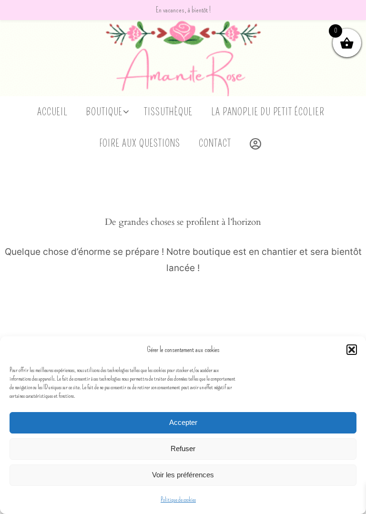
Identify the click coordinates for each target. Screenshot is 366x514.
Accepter (183, 422)
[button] (351, 349)
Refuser (183, 448)
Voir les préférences (183, 475)
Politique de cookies (178, 499)
